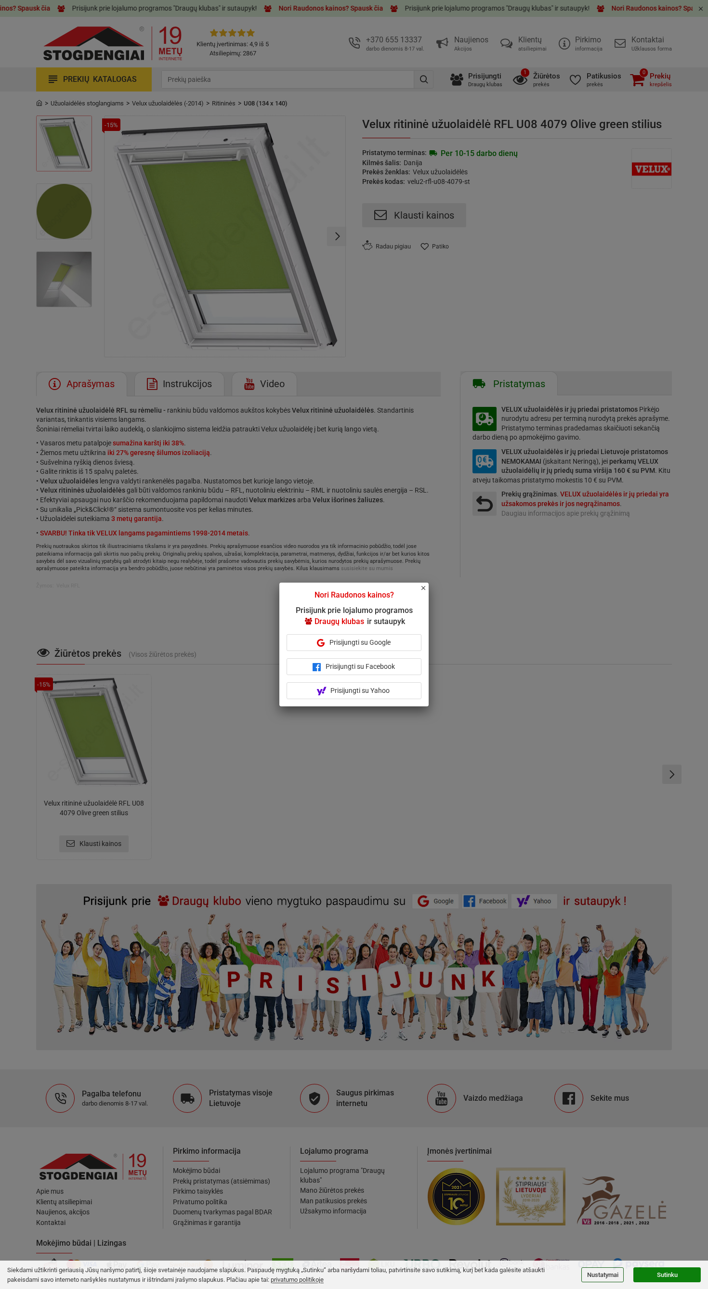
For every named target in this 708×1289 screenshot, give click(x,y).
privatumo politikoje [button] (297, 1279)
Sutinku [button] (667, 1274)
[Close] (428, 592)
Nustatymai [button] (602, 1274)
